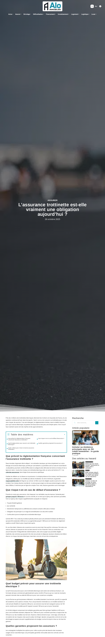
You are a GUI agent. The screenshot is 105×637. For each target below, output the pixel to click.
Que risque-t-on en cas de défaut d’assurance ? (51, 438)
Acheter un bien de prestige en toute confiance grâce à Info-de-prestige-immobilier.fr (91, 483)
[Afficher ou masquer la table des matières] (49, 435)
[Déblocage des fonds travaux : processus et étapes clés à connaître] (78, 465)
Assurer (53, 200)
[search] (92, 6)
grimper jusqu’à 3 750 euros (15, 496)
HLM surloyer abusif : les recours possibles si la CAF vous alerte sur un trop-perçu (92, 474)
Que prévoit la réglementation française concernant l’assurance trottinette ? (19, 439)
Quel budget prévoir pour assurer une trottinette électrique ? (21, 443)
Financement (77, 432)
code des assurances (12, 472)
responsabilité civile (12, 481)
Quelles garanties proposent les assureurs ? (50, 443)
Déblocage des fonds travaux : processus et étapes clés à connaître (92, 466)
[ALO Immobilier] (52, 6)
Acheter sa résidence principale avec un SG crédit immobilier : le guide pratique (85, 450)
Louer (87, 470)
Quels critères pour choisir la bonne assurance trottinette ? (21, 448)
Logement (88, 478)
